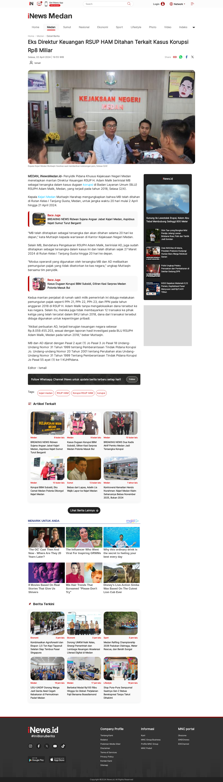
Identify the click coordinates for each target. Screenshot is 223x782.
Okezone (182, 735)
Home (35, 27)
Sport (119, 27)
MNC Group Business (150, 739)
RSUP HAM (63, 393)
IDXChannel (183, 744)
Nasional (84, 27)
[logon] (31, 4)
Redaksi (104, 739)
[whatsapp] (180, 57)
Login (156, 4)
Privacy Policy (107, 756)
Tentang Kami (106, 735)
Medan (51, 27)
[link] (174, 57)
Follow (132, 379)
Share (168, 57)
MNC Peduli (146, 748)
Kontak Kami (106, 761)
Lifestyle (136, 27)
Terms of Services (108, 752)
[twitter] (192, 57)
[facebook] (186, 57)
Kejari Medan (47, 197)
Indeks (183, 27)
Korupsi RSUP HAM (83, 393)
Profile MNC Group (149, 744)
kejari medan (46, 393)
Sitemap (104, 765)
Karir (143, 735)
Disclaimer (105, 748)
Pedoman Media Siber (110, 744)
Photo (152, 27)
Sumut (67, 27)
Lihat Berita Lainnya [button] (82, 510)
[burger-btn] (192, 4)
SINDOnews (183, 739)
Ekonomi (102, 27)
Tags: (31, 391)
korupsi (88, 184)
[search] (129, 4)
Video (167, 27)
